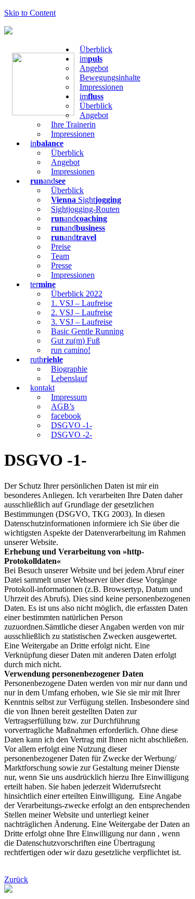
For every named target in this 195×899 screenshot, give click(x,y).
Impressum (69, 397)
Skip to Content (30, 12)
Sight (86, 199)
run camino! (70, 350)
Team (60, 256)
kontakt (42, 387)
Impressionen (101, 86)
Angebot (94, 68)
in (46, 143)
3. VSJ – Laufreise (81, 321)
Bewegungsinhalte (110, 77)
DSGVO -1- (71, 425)
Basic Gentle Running (87, 331)
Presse (61, 265)
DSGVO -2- (71, 434)
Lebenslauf (69, 378)
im (91, 58)
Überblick (96, 49)
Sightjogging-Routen (85, 209)
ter (43, 284)
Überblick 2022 (76, 293)
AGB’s (62, 406)
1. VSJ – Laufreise (81, 303)
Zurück (16, 879)
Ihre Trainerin (73, 124)
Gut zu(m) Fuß (75, 340)
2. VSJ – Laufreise (81, 312)
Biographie (69, 368)
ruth (46, 359)
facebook (66, 415)
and (48, 180)
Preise (61, 246)
